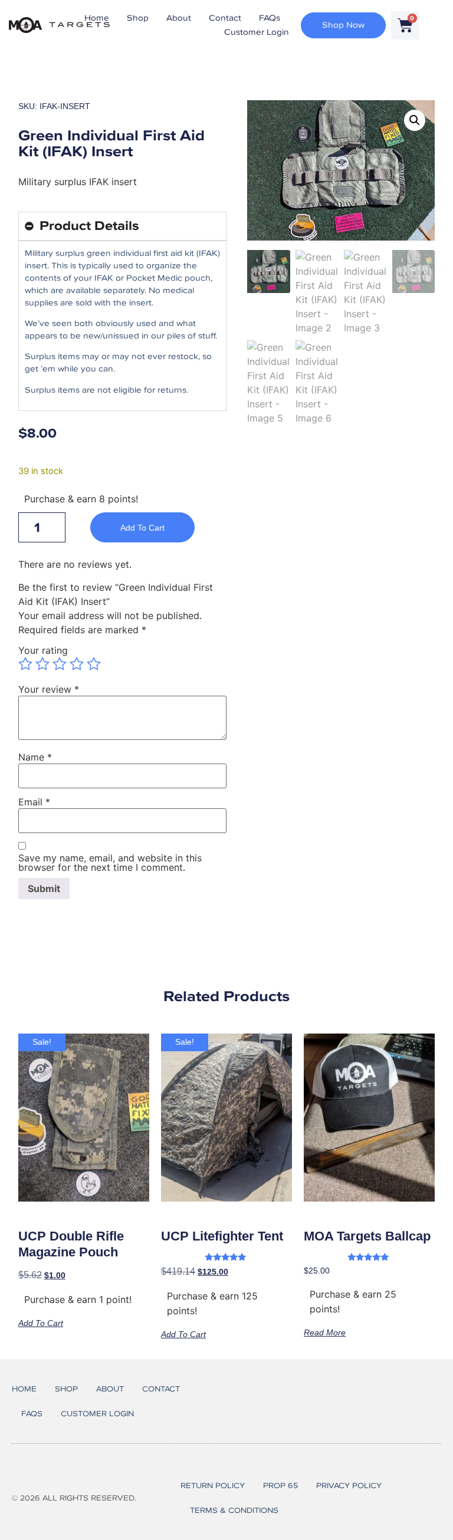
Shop (138, 18)
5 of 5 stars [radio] (94, 664)
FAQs (269, 18)
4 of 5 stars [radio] (77, 664)
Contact (225, 18)
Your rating (43, 650)
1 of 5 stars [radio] (25, 664)
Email (34, 802)
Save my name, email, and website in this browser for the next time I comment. (110, 862)
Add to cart (142, 527)
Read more (325, 1332)
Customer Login (256, 32)
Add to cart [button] (40, 1322)
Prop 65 (280, 1485)
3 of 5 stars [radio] (59, 664)
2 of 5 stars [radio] (42, 664)
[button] (414, 120)
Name (35, 757)
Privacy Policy (349, 1485)
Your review (48, 689)
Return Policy (212, 1485)
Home (96, 18)
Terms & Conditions (234, 1510)
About (178, 18)
